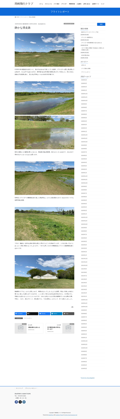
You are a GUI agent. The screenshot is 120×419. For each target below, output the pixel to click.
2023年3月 (84, 207)
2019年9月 (84, 351)
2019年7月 (84, 358)
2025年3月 (84, 124)
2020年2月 (84, 334)
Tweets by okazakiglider (88, 378)
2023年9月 (84, 186)
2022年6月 (84, 238)
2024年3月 (84, 165)
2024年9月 (84, 145)
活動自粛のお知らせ (34, 327)
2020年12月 (84, 299)
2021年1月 (84, 296)
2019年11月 (84, 344)
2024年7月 (84, 152)
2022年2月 (84, 251)
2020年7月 (84, 317)
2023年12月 (84, 176)
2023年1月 (84, 214)
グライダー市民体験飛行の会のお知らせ (91, 42)
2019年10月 (84, 348)
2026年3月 (84, 83)
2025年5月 (84, 117)
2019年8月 (84, 354)
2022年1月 (84, 255)
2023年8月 (84, 189)
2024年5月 (84, 159)
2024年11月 (84, 138)
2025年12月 (84, 93)
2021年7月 (84, 275)
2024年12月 (84, 135)
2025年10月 (84, 100)
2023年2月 (84, 210)
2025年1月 (84, 131)
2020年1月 (84, 337)
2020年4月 (84, 327)
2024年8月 (84, 148)
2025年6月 (84, 114)
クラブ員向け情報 (85, 68)
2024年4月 (84, 162)
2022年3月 (84, 248)
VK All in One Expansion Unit (70, 415)
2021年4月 (84, 286)
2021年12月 (84, 258)
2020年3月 (84, 330)
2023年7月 (84, 193)
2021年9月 (84, 268)
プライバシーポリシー (31, 388)
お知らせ (83, 65)
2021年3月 (84, 289)
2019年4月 (84, 365)
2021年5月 (84, 282)
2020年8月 (84, 313)
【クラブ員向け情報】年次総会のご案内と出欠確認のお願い (92, 49)
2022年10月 (84, 224)
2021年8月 (84, 272)
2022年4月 (84, 244)
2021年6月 (84, 279)
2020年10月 (84, 306)
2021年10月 (84, 265)
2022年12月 (84, 217)
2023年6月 (84, 196)
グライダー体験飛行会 (87, 37)
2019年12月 (84, 341)
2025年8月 (84, 107)
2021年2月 (84, 293)
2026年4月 (84, 80)
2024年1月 (84, 172)
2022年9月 (84, 227)
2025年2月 (84, 128)
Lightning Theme (59, 415)
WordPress (50, 415)
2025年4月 (84, 121)
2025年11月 (84, 97)
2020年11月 (84, 303)
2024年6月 (84, 155)
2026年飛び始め (85, 55)
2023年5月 (84, 200)
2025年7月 (84, 110)
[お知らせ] (21, 326)
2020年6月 (84, 320)
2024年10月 (84, 141)
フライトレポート (69, 23)
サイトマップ (19, 388)
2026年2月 (84, 86)
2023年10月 (84, 183)
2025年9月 (84, 104)
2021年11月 (84, 262)
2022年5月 (84, 241)
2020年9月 (84, 310)
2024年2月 (84, 169)
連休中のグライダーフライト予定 (89, 32)
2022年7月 (84, 234)
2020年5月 (84, 323)
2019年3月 (84, 368)
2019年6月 (84, 361)
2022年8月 (84, 231)
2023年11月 (84, 179)
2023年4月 (84, 203)
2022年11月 (84, 220)
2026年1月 (84, 90)
